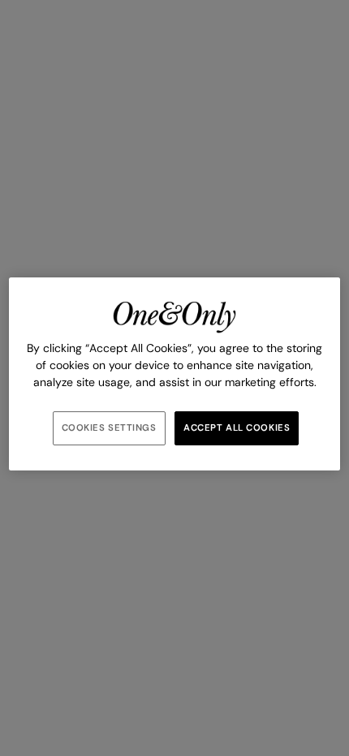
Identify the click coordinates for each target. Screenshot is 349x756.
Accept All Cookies (236, 428)
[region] (175, 373)
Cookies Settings (109, 428)
